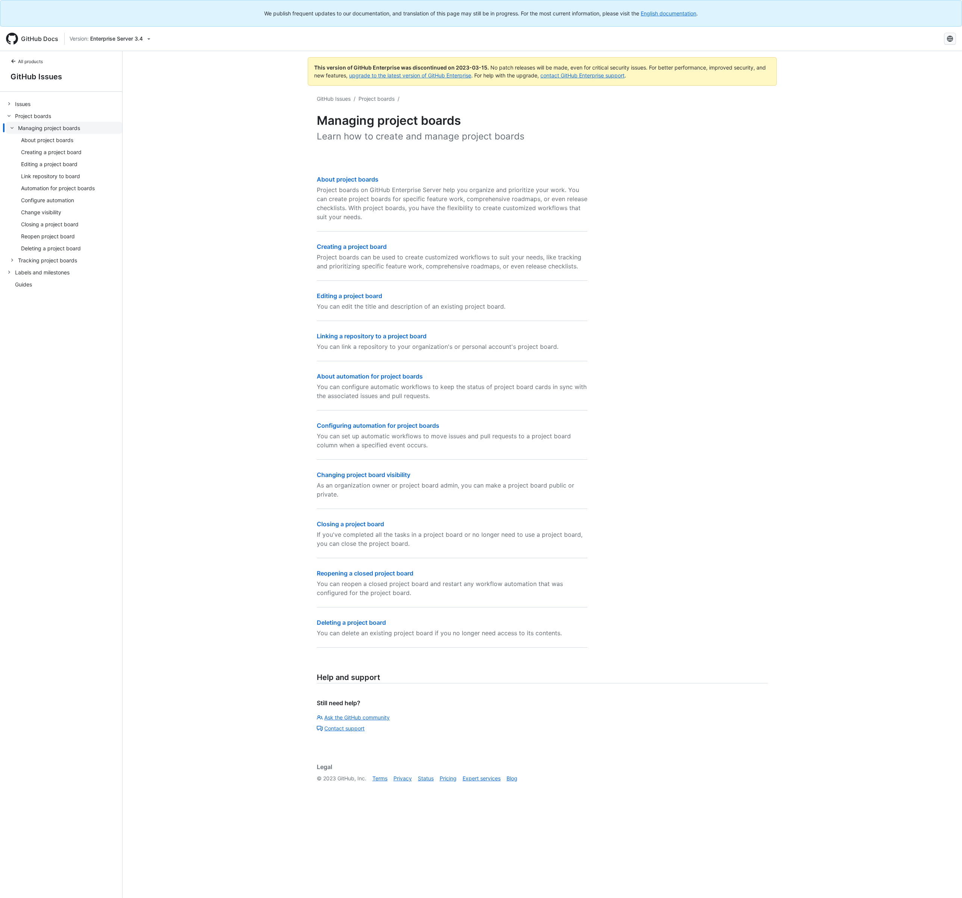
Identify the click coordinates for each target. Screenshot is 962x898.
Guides (23, 284)
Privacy (402, 778)
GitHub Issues (36, 76)
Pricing (448, 778)
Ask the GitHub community (357, 717)
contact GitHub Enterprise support (582, 75)
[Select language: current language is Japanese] (950, 39)
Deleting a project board (351, 622)
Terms (379, 778)
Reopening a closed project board (365, 573)
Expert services (482, 778)
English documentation (668, 13)
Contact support (344, 728)
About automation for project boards (370, 376)
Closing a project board (350, 524)
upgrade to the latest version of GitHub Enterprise (410, 75)
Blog (512, 778)
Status (426, 778)
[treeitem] (64, 104)
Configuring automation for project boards (378, 425)
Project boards (376, 98)
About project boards (347, 179)
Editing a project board (349, 296)
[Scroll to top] (945, 881)
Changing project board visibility (363, 475)
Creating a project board (352, 246)
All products (30, 61)
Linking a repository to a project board (372, 336)
